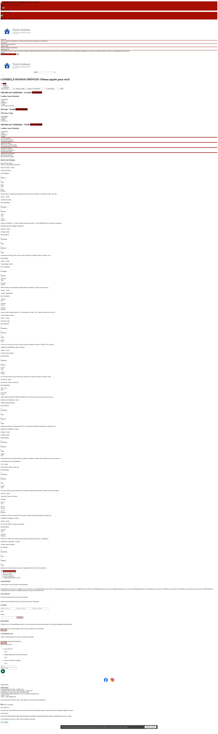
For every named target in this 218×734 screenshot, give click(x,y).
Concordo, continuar (150, 727)
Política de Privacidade (122, 727)
